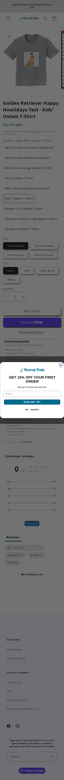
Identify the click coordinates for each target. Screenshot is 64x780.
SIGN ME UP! (32, 402)
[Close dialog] (61, 365)
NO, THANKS (32, 410)
